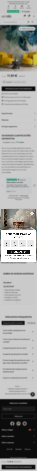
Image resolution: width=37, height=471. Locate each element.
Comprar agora (18, 252)
